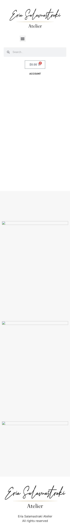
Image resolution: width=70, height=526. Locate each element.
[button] (23, 39)
